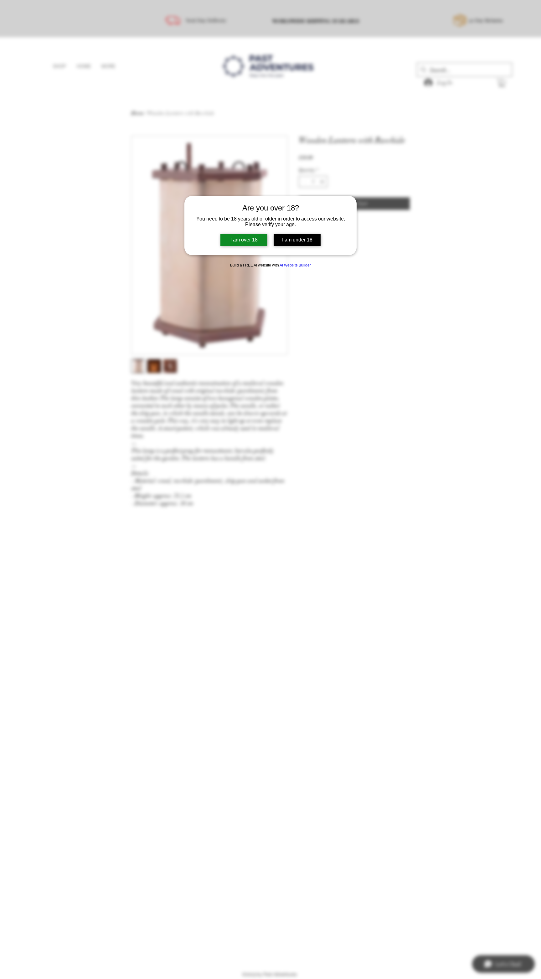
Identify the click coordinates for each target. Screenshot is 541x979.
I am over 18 (244, 239)
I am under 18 (297, 239)
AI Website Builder (295, 265)
